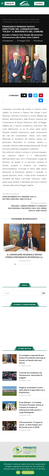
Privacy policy (28, 472)
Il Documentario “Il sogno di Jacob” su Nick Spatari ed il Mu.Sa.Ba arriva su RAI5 (30, 424)
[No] (46, 468)
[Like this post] (24, 95)
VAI (43, 293)
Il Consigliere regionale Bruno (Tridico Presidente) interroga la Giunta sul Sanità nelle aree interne (32, 359)
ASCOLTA (10, 3)
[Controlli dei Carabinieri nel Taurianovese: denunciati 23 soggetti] (9, 376)
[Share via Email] (41, 100)
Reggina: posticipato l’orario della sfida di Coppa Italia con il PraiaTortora (32, 390)
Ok (18, 472)
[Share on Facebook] (30, 95)
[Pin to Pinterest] (41, 95)
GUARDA (39, 3)
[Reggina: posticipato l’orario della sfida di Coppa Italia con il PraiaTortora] (9, 391)
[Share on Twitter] (35, 95)
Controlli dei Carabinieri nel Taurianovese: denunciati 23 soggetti (30, 375)
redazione (8, 41)
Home (4, 19)
